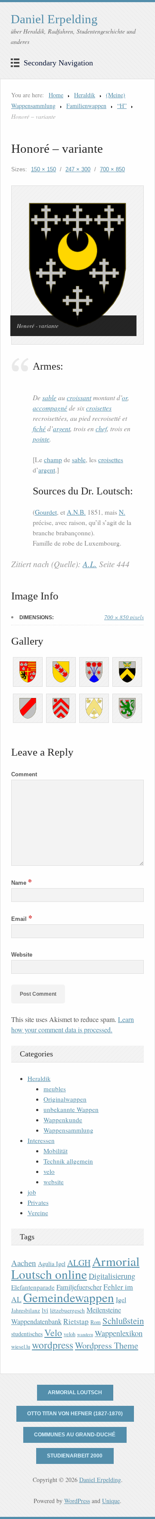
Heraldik (84, 95)
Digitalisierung (112, 1276)
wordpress (52, 1345)
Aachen (23, 1262)
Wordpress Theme (106, 1345)
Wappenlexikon (119, 1333)
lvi (45, 1310)
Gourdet (46, 512)
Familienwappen (86, 106)
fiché (39, 428)
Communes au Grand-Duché (74, 1435)
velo (49, 1171)
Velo (53, 1332)
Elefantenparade (33, 1287)
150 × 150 (43, 169)
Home (56, 95)
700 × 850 (112, 169)
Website (21, 954)
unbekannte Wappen (71, 1109)
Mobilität (55, 1150)
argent (61, 428)
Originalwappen (65, 1099)
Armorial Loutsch (75, 1392)
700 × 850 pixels (124, 617)
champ (53, 459)
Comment (24, 774)
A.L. (90, 564)
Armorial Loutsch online (75, 1267)
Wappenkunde (62, 1119)
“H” (122, 106)
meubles (54, 1088)
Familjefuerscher (79, 1287)
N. (122, 512)
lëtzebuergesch (67, 1310)
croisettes (99, 407)
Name (21, 883)
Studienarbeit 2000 (74, 1456)
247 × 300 (77, 169)
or (124, 397)
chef (101, 428)
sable (49, 397)
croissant (79, 397)
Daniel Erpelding (54, 19)
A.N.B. (76, 512)
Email (21, 919)
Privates (38, 1202)
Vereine (38, 1212)
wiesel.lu (20, 1346)
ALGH (78, 1263)
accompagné (50, 407)
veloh (69, 1334)
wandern (85, 1334)
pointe (41, 438)
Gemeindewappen (68, 1297)
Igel (121, 1299)
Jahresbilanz (25, 1310)
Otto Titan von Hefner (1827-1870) (75, 1414)
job (32, 1192)
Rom (95, 1322)
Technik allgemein (68, 1161)
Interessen (41, 1140)
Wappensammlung (68, 1130)
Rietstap (76, 1321)
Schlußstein (123, 1321)
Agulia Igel (51, 1264)
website (53, 1181)
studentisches (27, 1334)
